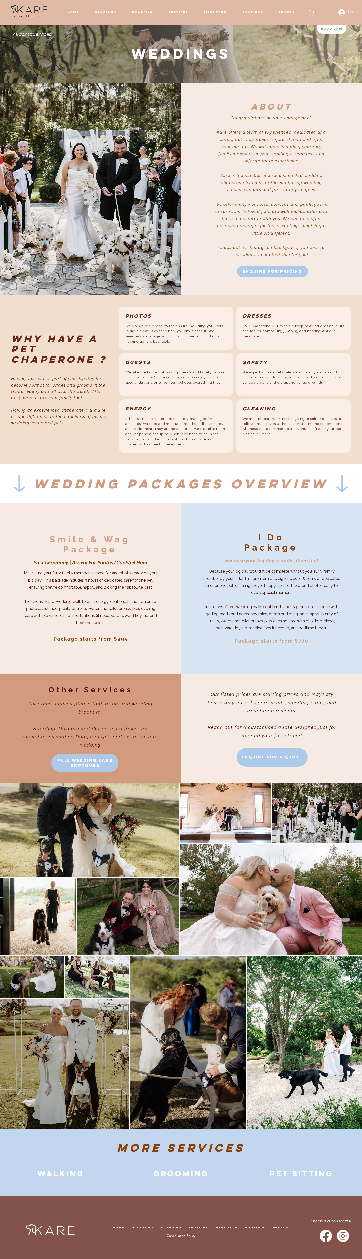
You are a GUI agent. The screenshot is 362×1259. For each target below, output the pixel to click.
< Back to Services (32, 34)
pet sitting (301, 1173)
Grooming (181, 1173)
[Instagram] (343, 1236)
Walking (60, 1173)
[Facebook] (326, 1236)
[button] (215, 12)
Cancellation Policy (181, 1235)
